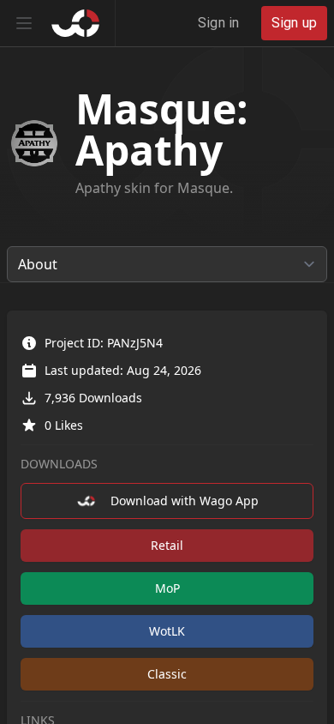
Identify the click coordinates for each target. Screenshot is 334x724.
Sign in (218, 23)
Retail (167, 545)
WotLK (167, 631)
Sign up (294, 23)
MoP (167, 588)
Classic (167, 674)
